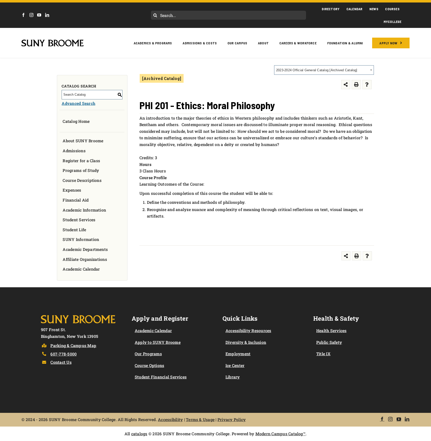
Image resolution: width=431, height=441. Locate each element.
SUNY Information (81, 239)
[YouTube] (39, 15)
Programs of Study (81, 170)
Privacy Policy (231, 419)
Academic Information (84, 210)
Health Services (331, 330)
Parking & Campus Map (73, 345)
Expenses (72, 190)
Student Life (74, 229)
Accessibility (170, 419)
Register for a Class (81, 160)
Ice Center (234, 365)
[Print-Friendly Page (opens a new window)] (356, 84)
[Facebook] (23, 15)
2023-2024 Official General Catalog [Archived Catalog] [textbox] (316, 70)
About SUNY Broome (83, 140)
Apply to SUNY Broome (158, 342)
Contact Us (60, 362)
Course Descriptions (82, 180)
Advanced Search (78, 103)
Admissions (74, 150)
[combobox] (324, 70)
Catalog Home (76, 121)
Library (232, 376)
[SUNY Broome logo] (52, 41)
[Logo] (78, 314)
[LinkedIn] (47, 15)
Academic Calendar (81, 269)
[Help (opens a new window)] (367, 84)
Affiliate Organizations (85, 259)
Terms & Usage (200, 419)
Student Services (79, 219)
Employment (237, 353)
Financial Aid (76, 200)
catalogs (139, 433)
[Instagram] (31, 15)
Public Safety (329, 342)
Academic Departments (85, 249)
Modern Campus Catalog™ (280, 433)
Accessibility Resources (248, 330)
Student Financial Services (161, 376)
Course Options (149, 365)
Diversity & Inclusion (245, 342)
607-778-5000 (63, 354)
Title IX (323, 353)
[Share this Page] (345, 84)
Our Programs (148, 353)
